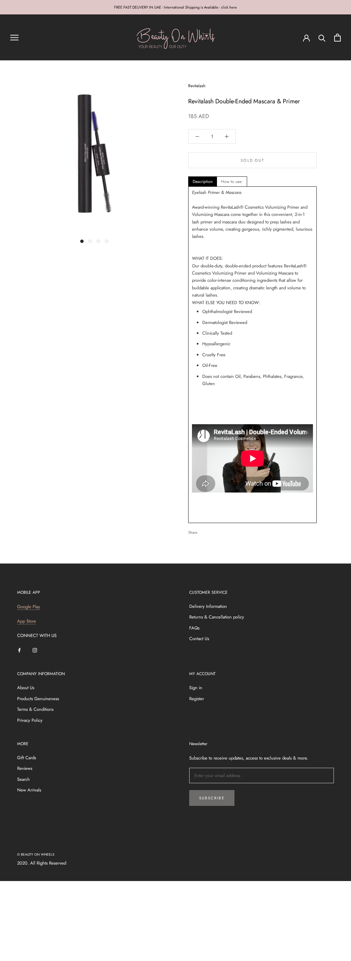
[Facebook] (204, 531)
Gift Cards (26, 757)
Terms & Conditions (35, 709)
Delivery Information (208, 606)
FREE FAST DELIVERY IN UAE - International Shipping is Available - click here (175, 7)
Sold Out (252, 160)
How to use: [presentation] (232, 181)
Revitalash (196, 86)
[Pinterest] (222, 531)
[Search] (322, 37)
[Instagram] (35, 649)
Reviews (24, 768)
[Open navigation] (14, 37)
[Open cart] (337, 38)
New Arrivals (29, 790)
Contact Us (199, 638)
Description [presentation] (203, 181)
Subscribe (212, 798)
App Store (26, 621)
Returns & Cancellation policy (216, 617)
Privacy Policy (30, 720)
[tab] (202, 181)
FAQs (194, 628)
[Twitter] (213, 531)
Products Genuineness (38, 698)
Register (196, 698)
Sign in (195, 687)
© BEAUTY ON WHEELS (35, 854)
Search (23, 779)
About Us (25, 687)
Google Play (28, 606)
